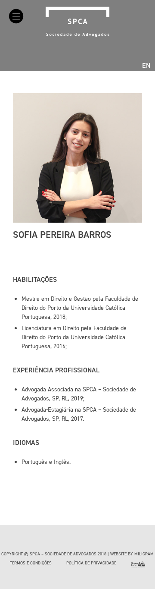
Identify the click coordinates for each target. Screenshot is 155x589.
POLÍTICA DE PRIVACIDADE (91, 563)
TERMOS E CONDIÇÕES (31, 563)
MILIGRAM (144, 554)
